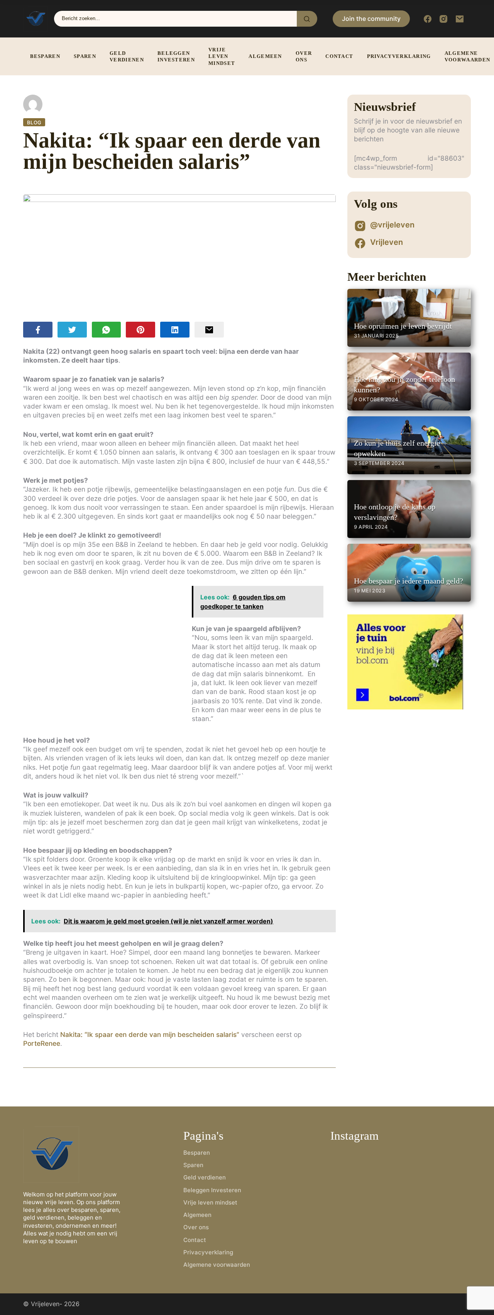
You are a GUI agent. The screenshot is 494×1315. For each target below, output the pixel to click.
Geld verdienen (127, 56)
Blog (34, 122)
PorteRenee (41, 1043)
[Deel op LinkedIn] (174, 330)
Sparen (85, 56)
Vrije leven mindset (221, 56)
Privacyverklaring (399, 56)
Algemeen (265, 56)
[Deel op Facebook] (37, 330)
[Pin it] (140, 330)
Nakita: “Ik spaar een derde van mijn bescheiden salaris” (149, 1034)
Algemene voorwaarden (216, 1264)
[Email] (209, 330)
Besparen (45, 56)
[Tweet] (72, 330)
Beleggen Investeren (176, 56)
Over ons (304, 56)
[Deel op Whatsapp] (106, 330)
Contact (339, 56)
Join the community (371, 18)
